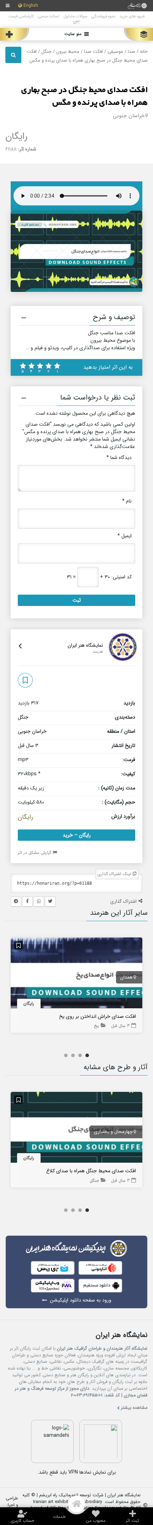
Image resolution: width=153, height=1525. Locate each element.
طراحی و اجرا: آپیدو (12, 1505)
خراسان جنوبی (128, 116)
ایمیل (124, 536)
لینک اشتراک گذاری (115, 874)
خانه (144, 51)
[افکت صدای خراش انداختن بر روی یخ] (76, 974)
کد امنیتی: (121, 577)
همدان (126, 977)
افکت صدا (93, 51)
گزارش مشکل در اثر (35, 852)
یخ (96, 1025)
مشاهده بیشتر (134, 1408)
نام (127, 501)
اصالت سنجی (48, 16)
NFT (76, 22)
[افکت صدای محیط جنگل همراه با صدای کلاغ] (76, 1129)
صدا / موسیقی (121, 51)
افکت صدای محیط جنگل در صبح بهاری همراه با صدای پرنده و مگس (84, 96)
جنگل (46, 51)
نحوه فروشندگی (103, 16)
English (30, 5)
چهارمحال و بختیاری (113, 1132)
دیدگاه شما (119, 457)
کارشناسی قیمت (21, 16)
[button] (76, 318)
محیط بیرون (67, 51)
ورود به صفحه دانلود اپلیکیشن (80, 1300)
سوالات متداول (75, 16)
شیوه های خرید (132, 16)
